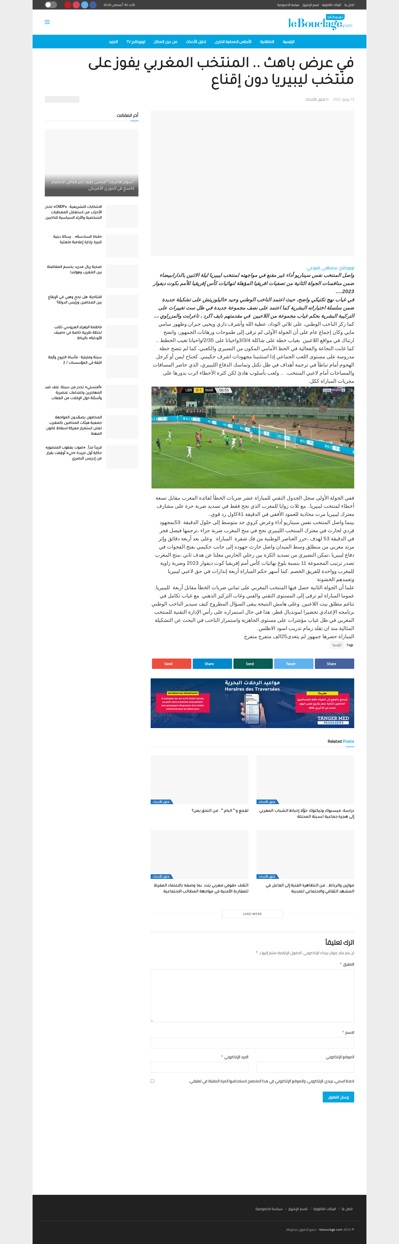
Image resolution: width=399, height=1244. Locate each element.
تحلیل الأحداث (196, 41)
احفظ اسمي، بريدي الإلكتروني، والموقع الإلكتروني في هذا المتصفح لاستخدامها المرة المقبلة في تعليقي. (271, 1081)
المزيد (113, 41)
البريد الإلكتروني (234, 1057)
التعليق (347, 964)
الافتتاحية (267, 41)
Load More (252, 914)
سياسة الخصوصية (288, 5)
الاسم (348, 1032)
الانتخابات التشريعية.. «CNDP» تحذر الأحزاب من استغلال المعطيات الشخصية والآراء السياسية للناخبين (73, 212)
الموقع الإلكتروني (340, 1057)
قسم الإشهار (311, 5)
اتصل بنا (349, 5)
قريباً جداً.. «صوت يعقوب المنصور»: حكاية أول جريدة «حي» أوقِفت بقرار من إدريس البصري (73, 453)
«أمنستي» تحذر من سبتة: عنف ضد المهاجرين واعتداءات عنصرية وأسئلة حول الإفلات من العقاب (73, 393)
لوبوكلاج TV (135, 41)
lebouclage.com (331, 1229)
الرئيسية (288, 41)
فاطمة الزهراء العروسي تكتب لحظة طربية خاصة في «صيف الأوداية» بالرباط (78, 332)
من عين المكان (165, 41)
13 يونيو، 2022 (343, 99)
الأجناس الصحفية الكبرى (233, 41)
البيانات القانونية (331, 5)
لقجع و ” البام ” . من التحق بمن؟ (220, 811)
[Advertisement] (199, 1146)
